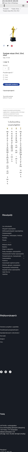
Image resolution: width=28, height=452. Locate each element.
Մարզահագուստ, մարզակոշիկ (11, 256)
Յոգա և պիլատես (7, 249)
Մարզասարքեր (7, 233)
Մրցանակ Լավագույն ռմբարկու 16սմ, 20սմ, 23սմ (7, 152)
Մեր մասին (3, 335)
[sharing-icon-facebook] (4, 46)
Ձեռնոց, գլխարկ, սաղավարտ (11, 265)
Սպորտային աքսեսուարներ (10, 262)
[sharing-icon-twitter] (8, 46)
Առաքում (2, 339)
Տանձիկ (4, 237)
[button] (23, 6)
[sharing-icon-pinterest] (12, 46)
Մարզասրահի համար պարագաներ (13, 253)
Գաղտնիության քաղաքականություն (9, 329)
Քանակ (5, 65)
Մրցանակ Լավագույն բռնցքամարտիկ (21, 149)
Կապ (1, 342)
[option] (13, 34)
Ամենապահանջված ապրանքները (12, 231)
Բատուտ (5, 260)
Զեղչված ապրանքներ (9, 228)
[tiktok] (10, 372)
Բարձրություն (8, 72)
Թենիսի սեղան (6, 244)
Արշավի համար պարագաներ (11, 269)
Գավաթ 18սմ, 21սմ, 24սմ (16, 142)
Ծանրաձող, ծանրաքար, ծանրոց (12, 235)
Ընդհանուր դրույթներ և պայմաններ (9, 326)
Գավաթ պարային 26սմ (12, 141)
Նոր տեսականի (7, 226)
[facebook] (1, 372)
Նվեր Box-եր (6, 272)
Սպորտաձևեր (6, 258)
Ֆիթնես (4, 247)
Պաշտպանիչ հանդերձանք (10, 267)
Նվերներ (5, 274)
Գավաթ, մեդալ (15, 8)
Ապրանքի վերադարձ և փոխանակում (9, 332)
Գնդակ (4, 240)
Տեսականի (6, 8)
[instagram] (5, 372)
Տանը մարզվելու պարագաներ (11, 251)
